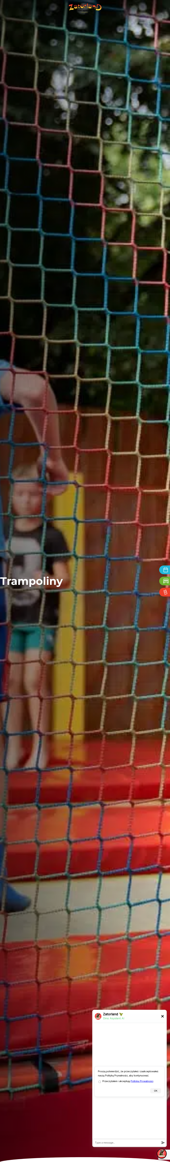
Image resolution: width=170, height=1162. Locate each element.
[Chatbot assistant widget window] (129, 1078)
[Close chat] (162, 1154)
